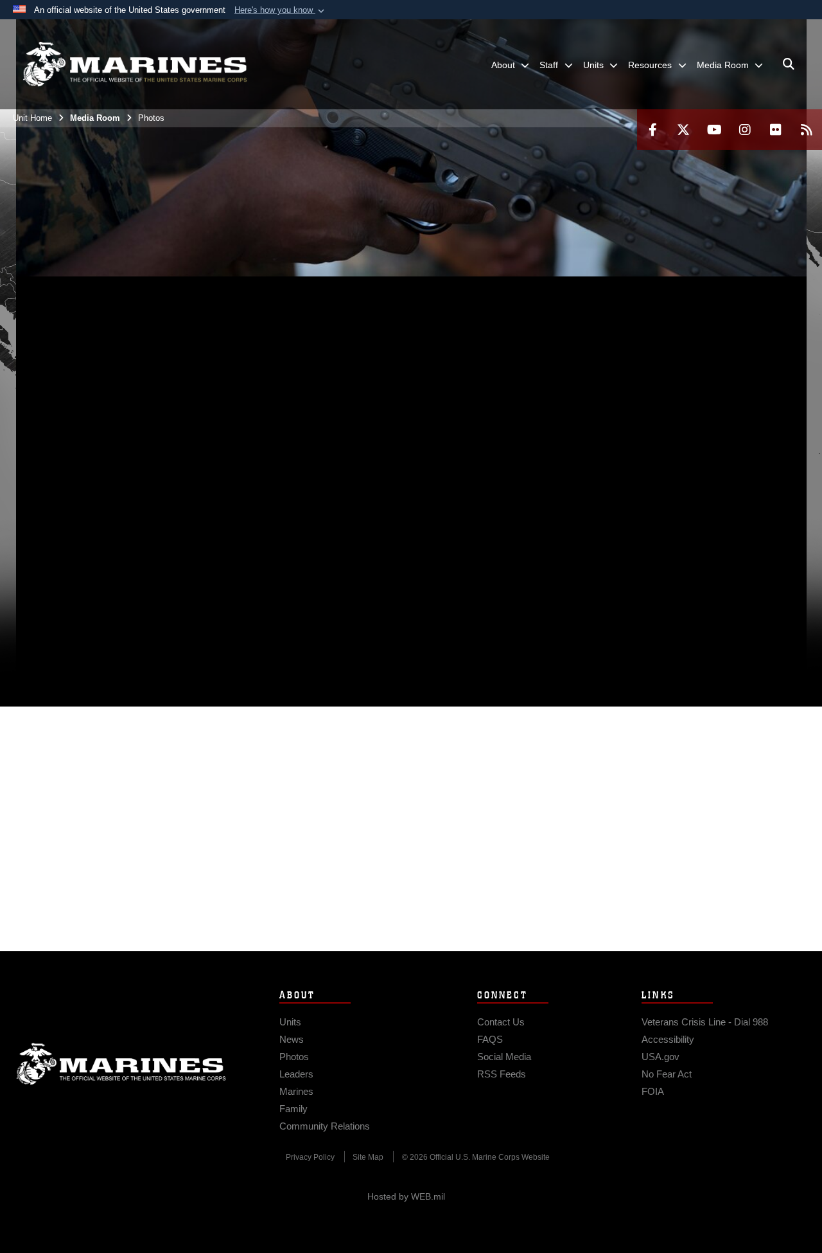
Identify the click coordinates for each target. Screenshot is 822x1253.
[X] (683, 129)
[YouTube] (714, 129)
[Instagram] (745, 129)
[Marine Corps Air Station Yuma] (134, 64)
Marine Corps (121, 1064)
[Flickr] (775, 129)
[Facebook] (652, 129)
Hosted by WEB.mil (406, 1196)
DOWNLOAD (161, 564)
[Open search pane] (789, 64)
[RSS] (806, 129)
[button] (280, 10)
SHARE (271, 564)
